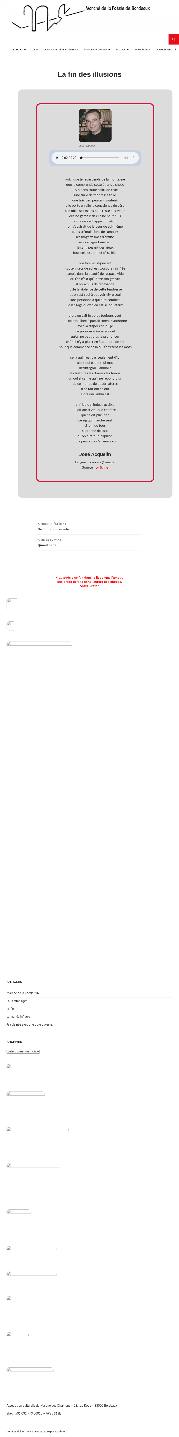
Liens (35, 49)
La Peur (12, 1009)
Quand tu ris (49, 542)
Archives (17, 49)
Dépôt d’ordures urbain (55, 527)
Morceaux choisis (95, 49)
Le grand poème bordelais (61, 49)
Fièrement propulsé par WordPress (47, 1431)
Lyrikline (101, 467)
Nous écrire (142, 49)
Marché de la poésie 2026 (24, 993)
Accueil (121, 49)
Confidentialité (166, 49)
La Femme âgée (17, 1001)
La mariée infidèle (18, 1016)
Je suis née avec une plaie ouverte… (30, 1024)
